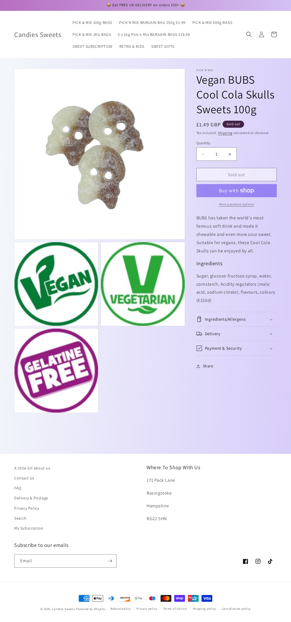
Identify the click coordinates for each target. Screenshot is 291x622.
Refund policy (121, 609)
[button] (249, 34)
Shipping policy (204, 609)
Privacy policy (146, 609)
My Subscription (28, 528)
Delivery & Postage (31, 498)
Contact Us (24, 478)
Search (20, 518)
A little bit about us (32, 468)
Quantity (203, 143)
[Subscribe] (110, 561)
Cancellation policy (236, 609)
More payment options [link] (236, 204)
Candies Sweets (64, 609)
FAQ (17, 488)
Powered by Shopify (90, 609)
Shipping (225, 133)
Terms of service (175, 609)
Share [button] (208, 365)
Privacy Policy (26, 508)
